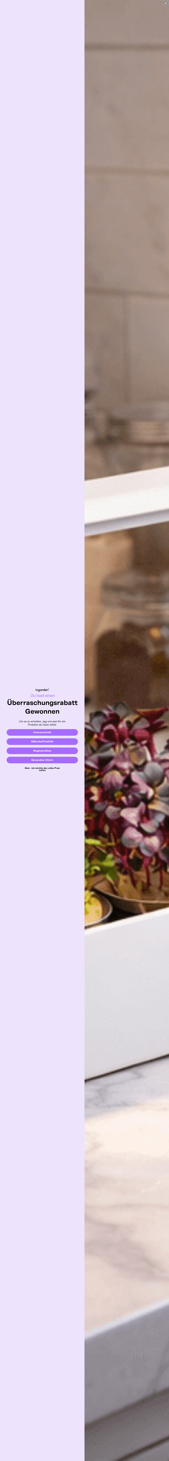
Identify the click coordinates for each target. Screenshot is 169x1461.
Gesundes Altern (42, 760)
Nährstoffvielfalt (42, 741)
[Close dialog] (165, 3)
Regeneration (42, 750)
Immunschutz (42, 732)
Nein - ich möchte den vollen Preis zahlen (42, 769)
